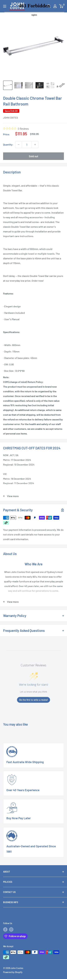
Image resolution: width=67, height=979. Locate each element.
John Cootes (10, 117)
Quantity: (8, 144)
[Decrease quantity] (18, 144)
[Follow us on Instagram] (11, 929)
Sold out (33, 156)
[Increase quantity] (35, 144)
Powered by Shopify (12, 972)
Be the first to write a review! (33, 699)
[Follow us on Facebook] (5, 929)
